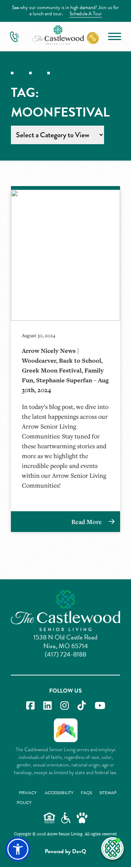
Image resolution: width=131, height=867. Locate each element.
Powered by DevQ (65, 851)
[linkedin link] (47, 705)
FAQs (86, 792)
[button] (17, 849)
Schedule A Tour (86, 13)
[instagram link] (64, 705)
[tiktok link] (82, 705)
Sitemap (107, 792)
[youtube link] (100, 705)
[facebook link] (30, 705)
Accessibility (59, 792)
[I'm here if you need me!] (112, 848)
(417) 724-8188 (65, 654)
